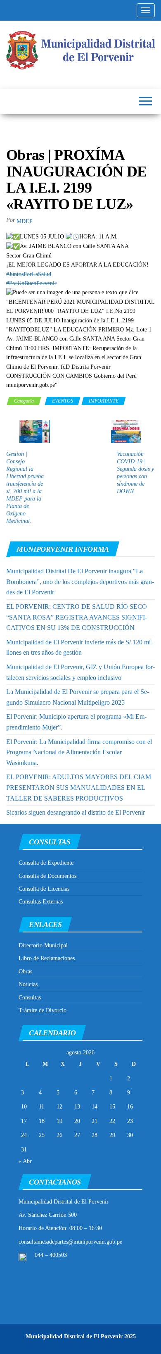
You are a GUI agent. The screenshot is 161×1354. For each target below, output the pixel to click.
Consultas (30, 997)
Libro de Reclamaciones (47, 958)
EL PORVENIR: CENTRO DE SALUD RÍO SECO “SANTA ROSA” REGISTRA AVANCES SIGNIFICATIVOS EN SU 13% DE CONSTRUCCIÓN (76, 617)
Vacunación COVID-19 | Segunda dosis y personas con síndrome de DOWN (135, 472)
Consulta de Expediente (46, 863)
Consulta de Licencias (44, 889)
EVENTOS (62, 401)
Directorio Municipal (43, 945)
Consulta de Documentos (47, 876)
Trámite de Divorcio (42, 1010)
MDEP (25, 221)
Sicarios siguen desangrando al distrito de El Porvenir (75, 812)
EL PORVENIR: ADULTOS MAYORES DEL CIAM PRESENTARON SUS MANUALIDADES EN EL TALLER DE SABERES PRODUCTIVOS (78, 787)
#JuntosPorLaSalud (28, 274)
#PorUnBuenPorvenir (31, 283)
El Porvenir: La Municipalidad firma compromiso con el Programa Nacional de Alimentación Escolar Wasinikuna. (79, 752)
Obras (25, 971)
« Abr (25, 1161)
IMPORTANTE (103, 401)
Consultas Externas (41, 902)
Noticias (28, 984)
